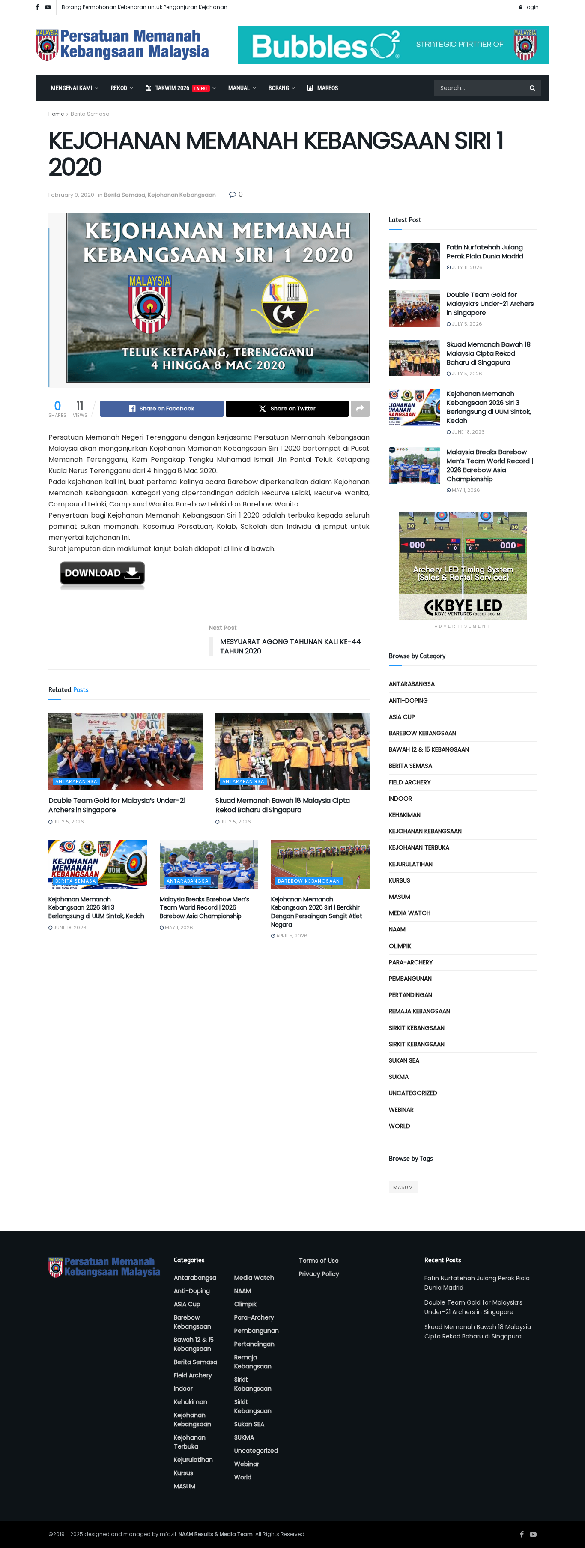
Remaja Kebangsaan (419, 1011)
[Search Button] (533, 88)
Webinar (401, 1109)
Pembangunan (410, 978)
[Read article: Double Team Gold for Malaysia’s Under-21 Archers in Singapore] (125, 751)
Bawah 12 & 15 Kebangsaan (429, 749)
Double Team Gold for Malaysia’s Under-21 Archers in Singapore (116, 805)
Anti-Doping (408, 700)
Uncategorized (413, 1093)
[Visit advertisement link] (393, 45)
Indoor (400, 798)
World (399, 1126)
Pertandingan (410, 995)
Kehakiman (405, 815)
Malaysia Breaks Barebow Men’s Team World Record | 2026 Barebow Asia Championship (204, 907)
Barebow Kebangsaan (309, 880)
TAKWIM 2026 (181, 87)
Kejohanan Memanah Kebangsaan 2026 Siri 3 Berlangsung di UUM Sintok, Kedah (96, 907)
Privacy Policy (319, 1274)
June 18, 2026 (69, 927)
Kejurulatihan (411, 864)
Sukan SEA (404, 1060)
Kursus (399, 880)
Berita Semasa (90, 113)
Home (56, 113)
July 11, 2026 (467, 267)
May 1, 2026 (178, 927)
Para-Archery (411, 962)
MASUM (399, 896)
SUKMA (399, 1076)
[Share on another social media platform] (360, 409)
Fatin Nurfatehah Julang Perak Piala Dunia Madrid (485, 251)
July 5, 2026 (68, 821)
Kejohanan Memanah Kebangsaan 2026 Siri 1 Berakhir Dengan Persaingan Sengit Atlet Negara (316, 912)
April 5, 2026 (291, 935)
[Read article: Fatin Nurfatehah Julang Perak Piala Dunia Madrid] (414, 261)
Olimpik (400, 946)
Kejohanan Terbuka (419, 847)
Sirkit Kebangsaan (417, 1028)
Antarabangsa (76, 781)
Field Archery (410, 782)
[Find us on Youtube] (48, 7)
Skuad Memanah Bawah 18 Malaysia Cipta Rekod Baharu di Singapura (282, 805)
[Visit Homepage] (122, 45)
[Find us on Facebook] (37, 7)
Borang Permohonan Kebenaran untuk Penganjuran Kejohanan (144, 7)
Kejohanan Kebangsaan (182, 195)
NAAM (397, 929)
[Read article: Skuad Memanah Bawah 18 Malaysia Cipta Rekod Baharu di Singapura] (292, 751)
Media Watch (409, 913)
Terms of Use (319, 1260)
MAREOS (327, 87)
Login (531, 7)
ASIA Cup (402, 717)
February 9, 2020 (71, 195)
